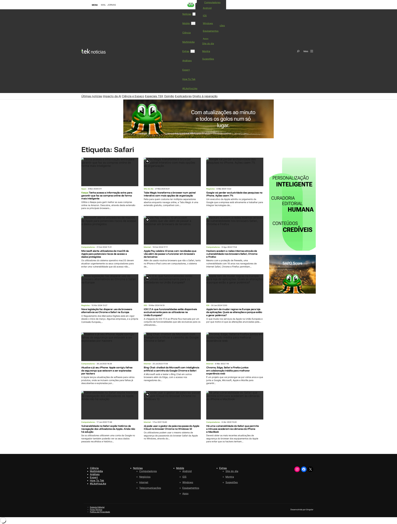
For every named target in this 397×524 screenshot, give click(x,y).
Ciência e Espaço (133, 96)
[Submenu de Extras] (192, 51)
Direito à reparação (205, 96)
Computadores (88, 247)
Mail (103, 5)
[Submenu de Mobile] (193, 23)
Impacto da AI (112, 96)
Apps (83, 189)
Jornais (111, 5)
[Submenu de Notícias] (194, 14)
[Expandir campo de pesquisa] (298, 51)
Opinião (169, 96)
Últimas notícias (91, 96)
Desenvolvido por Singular (301, 509)
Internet (147, 247)
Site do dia (148, 189)
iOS (145, 305)
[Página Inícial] (93, 51)
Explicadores (183, 96)
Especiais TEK (154, 96)
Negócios (210, 189)
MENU (95, 5)
